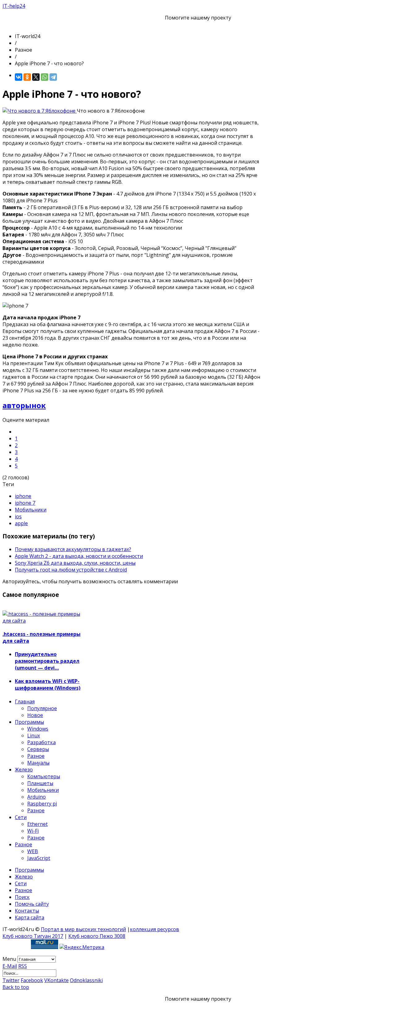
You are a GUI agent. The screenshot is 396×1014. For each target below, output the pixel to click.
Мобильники (30, 509)
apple (21, 523)
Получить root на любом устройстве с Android (71, 569)
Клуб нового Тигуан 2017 (32, 936)
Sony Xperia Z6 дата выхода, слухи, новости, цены (75, 562)
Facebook (32, 980)
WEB (32, 851)
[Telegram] (53, 77)
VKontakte (56, 980)
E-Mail (9, 966)
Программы (29, 721)
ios (18, 516)
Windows (37, 728)
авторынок (24, 405)
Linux (33, 735)
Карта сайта (29, 917)
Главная (25, 701)
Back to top (15, 987)
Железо (24, 769)
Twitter (10, 980)
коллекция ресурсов (154, 929)
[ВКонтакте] (18, 77)
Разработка (41, 742)
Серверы (38, 749)
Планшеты (40, 783)
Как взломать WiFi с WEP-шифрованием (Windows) (47, 684)
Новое (35, 715)
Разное (36, 756)
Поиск (22, 897)
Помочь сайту (32, 903)
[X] (36, 77)
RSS (22, 966)
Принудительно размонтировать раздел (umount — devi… (47, 661)
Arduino (36, 796)
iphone (23, 496)
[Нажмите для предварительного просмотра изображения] (39, 110)
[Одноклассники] (27, 77)
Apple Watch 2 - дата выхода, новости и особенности (79, 556)
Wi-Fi (33, 830)
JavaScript (38, 858)
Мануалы (38, 762)
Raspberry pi (42, 803)
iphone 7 (25, 502)
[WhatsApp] (44, 77)
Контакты (27, 910)
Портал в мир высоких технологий (83, 929)
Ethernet (37, 824)
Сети (21, 817)
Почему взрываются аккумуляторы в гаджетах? (73, 549)
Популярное (42, 708)
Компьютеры (43, 776)
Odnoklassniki (86, 980)
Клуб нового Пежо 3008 (96, 936)
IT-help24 (13, 5)
